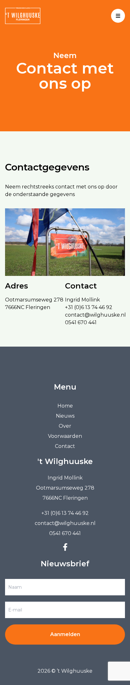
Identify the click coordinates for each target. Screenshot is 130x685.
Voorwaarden (65, 436)
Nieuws (65, 416)
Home (65, 406)
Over (65, 426)
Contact (65, 446)
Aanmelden (65, 634)
